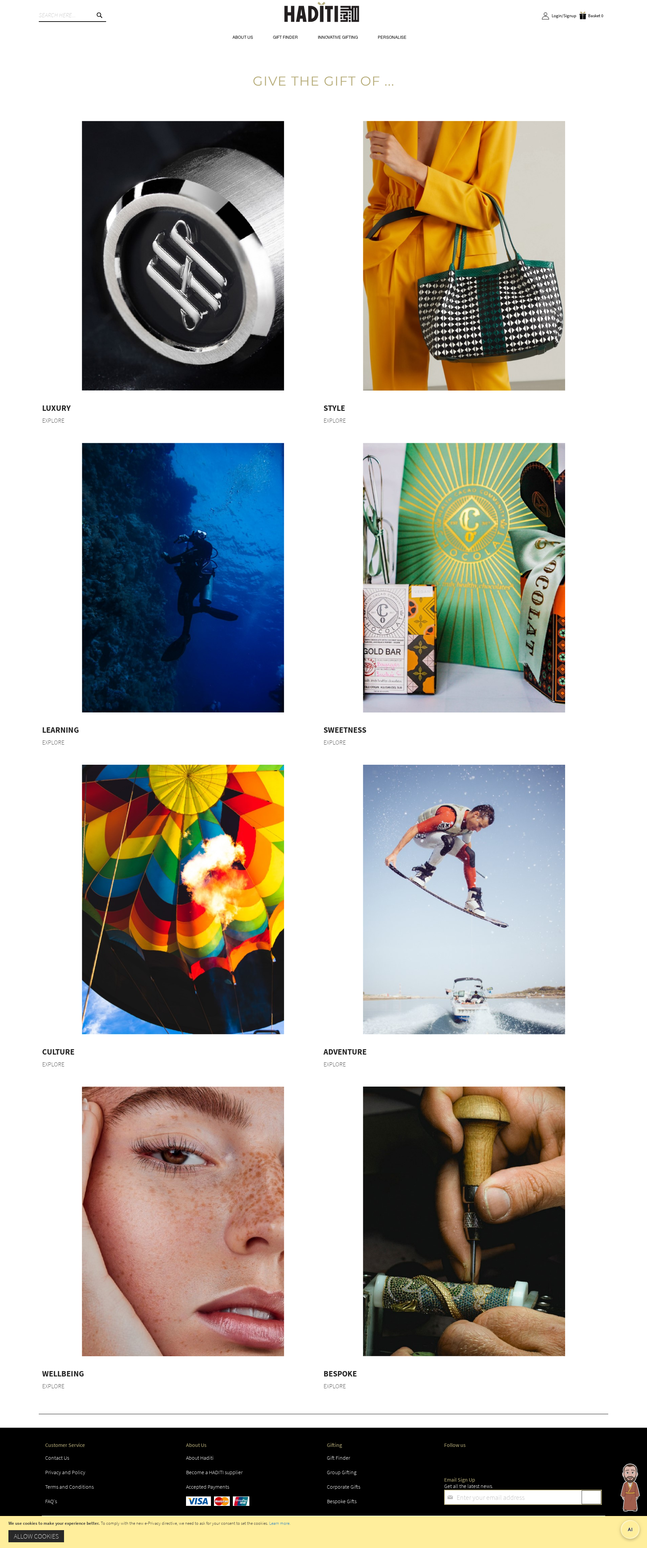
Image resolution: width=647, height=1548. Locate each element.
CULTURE (58, 1051)
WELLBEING (63, 1373)
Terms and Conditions (69, 1486)
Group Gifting (342, 1472)
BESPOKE (340, 1373)
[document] (324, 1532)
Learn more (279, 1523)
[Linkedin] (511, 1459)
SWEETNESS (345, 730)
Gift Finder (338, 1457)
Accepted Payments (207, 1486)
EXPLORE (53, 420)
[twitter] (471, 1459)
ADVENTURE (345, 1051)
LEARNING (60, 730)
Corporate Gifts (343, 1486)
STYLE (334, 408)
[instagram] (491, 1459)
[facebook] (451, 1459)
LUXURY (56, 408)
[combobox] (72, 15)
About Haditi (200, 1457)
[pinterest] (551, 1459)
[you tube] (531, 1459)
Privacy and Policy (65, 1472)
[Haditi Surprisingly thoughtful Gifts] (322, 13)
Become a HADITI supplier (214, 1472)
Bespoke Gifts (342, 1501)
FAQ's (51, 1501)
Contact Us (57, 1457)
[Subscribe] (591, 1497)
